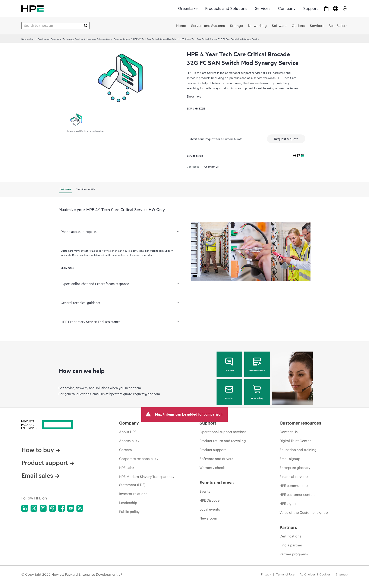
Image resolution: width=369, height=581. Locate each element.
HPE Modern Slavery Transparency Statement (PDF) (146, 480)
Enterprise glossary (295, 468)
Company (287, 8)
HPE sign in (288, 503)
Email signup (290, 459)
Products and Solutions (226, 8)
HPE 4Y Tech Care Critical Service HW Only (154, 39)
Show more (194, 96)
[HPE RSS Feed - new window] (79, 508)
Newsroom (208, 518)
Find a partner (291, 545)
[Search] (86, 25)
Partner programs (294, 554)
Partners (288, 527)
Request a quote (286, 138)
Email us (229, 398)
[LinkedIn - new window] (24, 508)
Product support (257, 370)
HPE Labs (126, 468)
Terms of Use (285, 574)
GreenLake (188, 8)
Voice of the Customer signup (304, 512)
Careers (125, 450)
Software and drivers (216, 459)
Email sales (37, 475)
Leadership (128, 503)
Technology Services (73, 39)
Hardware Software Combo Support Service (108, 39)
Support (310, 8)
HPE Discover (210, 500)
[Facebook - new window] (61, 508)
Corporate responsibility (138, 459)
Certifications (290, 536)
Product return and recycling (222, 441)
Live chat (229, 370)
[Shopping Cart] (326, 8)
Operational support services (222, 432)
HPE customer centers (297, 494)
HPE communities (294, 485)
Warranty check (212, 468)
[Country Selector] (335, 8)
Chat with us (211, 166)
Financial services (294, 476)
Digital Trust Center (295, 441)
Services (262, 8)
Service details (195, 155)
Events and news (216, 482)
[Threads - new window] (52, 508)
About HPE (127, 432)
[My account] (345, 8)
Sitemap (342, 574)
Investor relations (133, 494)
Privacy (266, 574)
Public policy (129, 511)
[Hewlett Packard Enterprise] (32, 8)
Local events (209, 509)
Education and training (298, 450)
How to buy (257, 398)
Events (204, 491)
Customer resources (300, 423)
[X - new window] (34, 508)
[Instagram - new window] (43, 508)
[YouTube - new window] (70, 508)
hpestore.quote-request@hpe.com (134, 393)
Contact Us (289, 432)
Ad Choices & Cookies (315, 574)
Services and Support (48, 39)
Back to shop (27, 39)
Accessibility (129, 441)
